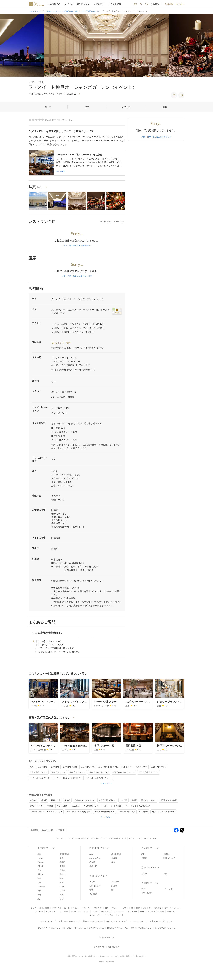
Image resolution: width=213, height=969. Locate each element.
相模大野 (93, 866)
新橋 (61, 878)
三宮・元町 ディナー (38, 772)
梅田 (143, 854)
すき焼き (146, 908)
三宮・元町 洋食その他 (108, 767)
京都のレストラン (150, 867)
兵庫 (32, 767)
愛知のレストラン (98, 875)
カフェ (95, 911)
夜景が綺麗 (44, 908)
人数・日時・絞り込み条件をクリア (77, 245)
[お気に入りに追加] (181, 95)
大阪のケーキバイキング (92, 921)
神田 (39, 890)
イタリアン (86, 908)
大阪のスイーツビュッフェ (49, 928)
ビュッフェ (123, 908)
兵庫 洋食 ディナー (77, 772)
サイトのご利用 (149, 838)
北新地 (166, 854)
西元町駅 (76, 806)
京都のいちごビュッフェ (165, 928)
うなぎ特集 (50, 911)
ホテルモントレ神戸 (126, 811)
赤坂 (39, 870)
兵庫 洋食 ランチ (58, 772)
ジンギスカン (119, 911)
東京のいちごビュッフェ (117, 928)
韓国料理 (170, 911)
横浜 (91, 854)
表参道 (62, 874)
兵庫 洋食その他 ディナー (124, 772)
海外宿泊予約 (83, 4)
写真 (165, 107)
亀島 (91, 890)
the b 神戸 (143, 811)
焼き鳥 (161, 911)
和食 (107, 908)
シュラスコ (105, 911)
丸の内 (40, 858)
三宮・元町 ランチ (159, 767)
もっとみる (105, 783)
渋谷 (39, 878)
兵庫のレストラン (150, 883)
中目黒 (62, 866)
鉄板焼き (157, 908)
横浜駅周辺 (116, 854)
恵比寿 (40, 874)
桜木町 (92, 862)
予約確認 (155, 4)
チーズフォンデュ (147, 911)
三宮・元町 (42, 767)
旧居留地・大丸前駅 (168, 800)
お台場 (62, 890)
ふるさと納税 (114, 4)
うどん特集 (63, 911)
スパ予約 (68, 4)
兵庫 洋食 (55, 767)
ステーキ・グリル (171, 908)
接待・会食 (56, 908)
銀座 (39, 854)
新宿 (61, 858)
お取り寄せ (99, 4)
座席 (87, 107)
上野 (39, 894)
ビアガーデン (95, 915)
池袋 (39, 882)
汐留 (61, 882)
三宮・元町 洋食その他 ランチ (68, 778)
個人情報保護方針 (116, 838)
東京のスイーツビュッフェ (161, 921)
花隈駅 (50, 806)
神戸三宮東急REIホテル (104, 811)
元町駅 (134, 800)
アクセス (126, 107)
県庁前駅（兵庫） (148, 800)
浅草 (61, 898)
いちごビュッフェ (96, 928)
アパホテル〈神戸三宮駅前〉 (78, 811)
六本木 (40, 862)
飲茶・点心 (75, 911)
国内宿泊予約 (54, 4)
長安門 (44, 800)
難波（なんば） (170, 858)
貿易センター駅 (36, 806)
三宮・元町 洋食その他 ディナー (98, 778)
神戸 (143, 889)
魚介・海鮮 (132, 911)
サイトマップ (134, 838)
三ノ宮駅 (123, 800)
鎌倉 (113, 862)
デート (121, 915)
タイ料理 (39, 911)
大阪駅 (144, 858)
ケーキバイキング (48, 921)
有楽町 (62, 862)
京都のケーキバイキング (116, 921)
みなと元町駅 (62, 806)
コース (48, 107)
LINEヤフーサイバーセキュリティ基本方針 (85, 838)
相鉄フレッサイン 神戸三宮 (163, 811)
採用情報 (60, 830)
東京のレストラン (46, 848)
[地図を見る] (116, 311)
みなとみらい (95, 858)
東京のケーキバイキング (69, 921)
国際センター (95, 886)
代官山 (62, 886)
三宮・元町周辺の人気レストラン (50, 717)
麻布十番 (41, 886)
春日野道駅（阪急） (92, 806)
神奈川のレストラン (99, 848)
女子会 (33, 908)
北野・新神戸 (147, 893)
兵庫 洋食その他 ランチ (99, 772)
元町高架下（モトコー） (84, 800)
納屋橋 (114, 886)
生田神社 (33, 800)
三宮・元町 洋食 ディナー (40, 778)
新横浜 (114, 858)
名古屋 (92, 881)
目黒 (61, 894)
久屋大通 (93, 894)
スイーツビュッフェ (138, 921)
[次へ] (207, 45)
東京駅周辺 (64, 854)
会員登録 (169, 4)
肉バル (86, 911)
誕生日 (67, 908)
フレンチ (98, 908)
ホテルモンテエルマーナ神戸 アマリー (46, 811)
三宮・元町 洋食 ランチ (148, 772)
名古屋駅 (115, 881)
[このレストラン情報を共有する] (174, 95)
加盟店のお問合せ (106, 937)
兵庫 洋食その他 (70, 767)
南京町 (67, 800)
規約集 (59, 838)
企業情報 (34, 830)
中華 (114, 908)
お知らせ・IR (47, 830)
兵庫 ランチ (126, 767)
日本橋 (62, 870)
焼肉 (138, 908)
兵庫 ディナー (141, 767)
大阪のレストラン (150, 848)
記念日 (76, 908)
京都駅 (144, 873)
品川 (39, 898)
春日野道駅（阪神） (107, 800)
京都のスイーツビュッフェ (74, 928)
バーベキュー (109, 915)
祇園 (165, 873)
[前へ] (5, 45)
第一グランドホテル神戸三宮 (137, 806)
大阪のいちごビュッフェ (141, 928)
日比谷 (40, 866)
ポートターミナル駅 (112, 806)
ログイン (180, 4)
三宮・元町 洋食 (87, 767)
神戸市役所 (56, 800)
